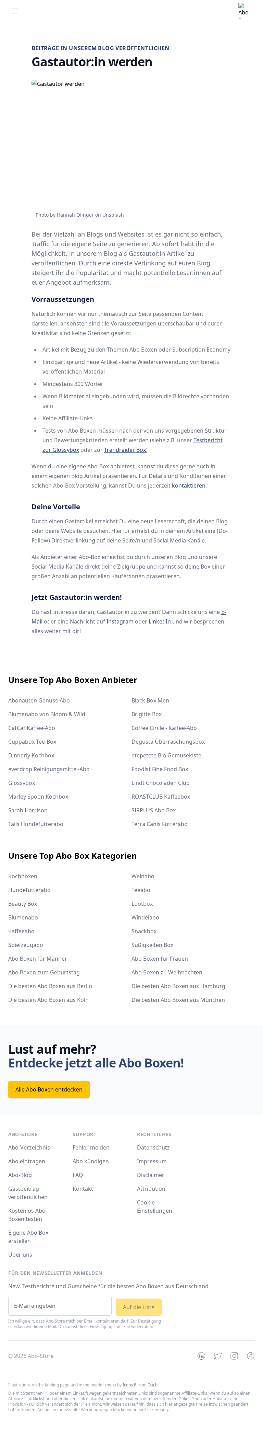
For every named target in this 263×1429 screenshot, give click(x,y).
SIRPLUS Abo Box (154, 810)
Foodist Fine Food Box (160, 769)
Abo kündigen (91, 1161)
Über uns (20, 1254)
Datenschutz (153, 1147)
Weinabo (143, 876)
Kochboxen (22, 876)
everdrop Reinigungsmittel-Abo (49, 769)
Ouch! (153, 1385)
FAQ (78, 1175)
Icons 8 (129, 1385)
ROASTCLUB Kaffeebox (161, 796)
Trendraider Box (125, 450)
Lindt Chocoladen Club (161, 783)
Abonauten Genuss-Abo (39, 700)
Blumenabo (23, 917)
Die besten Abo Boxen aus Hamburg (178, 986)
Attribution (151, 1188)
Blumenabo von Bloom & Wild (46, 714)
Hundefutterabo (29, 890)
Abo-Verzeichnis (29, 1147)
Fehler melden (91, 1147)
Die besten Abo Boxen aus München (178, 1000)
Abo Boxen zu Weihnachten (167, 972)
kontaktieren (188, 485)
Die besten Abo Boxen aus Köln (48, 1000)
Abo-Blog (20, 1175)
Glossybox (21, 783)
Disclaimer (150, 1175)
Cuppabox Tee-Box (32, 741)
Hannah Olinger (75, 215)
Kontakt (83, 1188)
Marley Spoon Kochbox (38, 796)
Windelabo (145, 917)
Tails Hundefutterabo (35, 824)
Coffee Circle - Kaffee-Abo (164, 728)
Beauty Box (22, 903)
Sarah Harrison (28, 810)
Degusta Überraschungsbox (168, 741)
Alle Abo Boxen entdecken (49, 1089)
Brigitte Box (147, 714)
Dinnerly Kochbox (31, 755)
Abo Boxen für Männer (37, 958)
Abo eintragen (26, 1161)
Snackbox (144, 931)
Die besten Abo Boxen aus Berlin (50, 986)
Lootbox (142, 903)
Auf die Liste (138, 1307)
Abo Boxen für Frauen (160, 958)
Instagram (120, 621)
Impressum (152, 1161)
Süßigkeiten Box (152, 945)
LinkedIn (160, 621)
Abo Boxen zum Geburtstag (44, 972)
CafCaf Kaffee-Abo (31, 728)
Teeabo (141, 890)
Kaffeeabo (21, 931)
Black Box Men (150, 700)
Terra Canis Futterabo (160, 824)
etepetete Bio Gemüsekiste (166, 755)
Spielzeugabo (25, 945)
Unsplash (113, 215)
